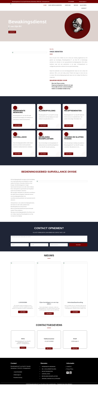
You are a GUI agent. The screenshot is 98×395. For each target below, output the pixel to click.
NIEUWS (76, 5)
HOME (45, 5)
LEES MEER (22, 311)
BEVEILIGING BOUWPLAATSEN (50, 376)
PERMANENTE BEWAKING (48, 366)
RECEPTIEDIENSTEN (47, 371)
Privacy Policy (69, 369)
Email (75, 338)
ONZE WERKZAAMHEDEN (55, 5)
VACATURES (83, 5)
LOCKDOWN (23, 302)
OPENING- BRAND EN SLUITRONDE (51, 378)
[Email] (75, 334)
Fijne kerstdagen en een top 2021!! (49, 303)
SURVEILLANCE (46, 373)
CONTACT (83, 8)
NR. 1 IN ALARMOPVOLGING (49, 369)
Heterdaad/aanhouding (75, 302)
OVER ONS (68, 5)
